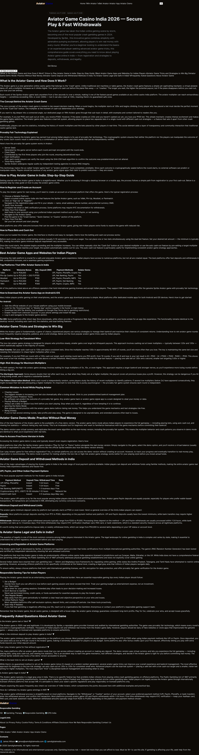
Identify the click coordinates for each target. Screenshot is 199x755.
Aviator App (114, 3)
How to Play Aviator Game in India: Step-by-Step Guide (69, 73)
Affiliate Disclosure (60, 722)
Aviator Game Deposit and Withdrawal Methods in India (68, 75)
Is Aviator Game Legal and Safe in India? (111, 75)
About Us (4, 722)
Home (82, 3)
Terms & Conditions (42, 722)
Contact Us (106, 722)
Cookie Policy (28, 722)
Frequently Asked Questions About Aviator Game (152, 75)
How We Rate (75, 722)
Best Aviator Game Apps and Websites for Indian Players (120, 73)
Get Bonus (52, 66)
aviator (36, 168)
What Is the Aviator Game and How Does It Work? (22, 73)
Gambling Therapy (13, 713)
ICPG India (50, 713)
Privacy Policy (15, 722)
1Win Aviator (91, 3)
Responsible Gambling (33, 713)
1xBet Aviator (103, 3)
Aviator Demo (126, 3)
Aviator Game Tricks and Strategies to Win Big (167, 73)
